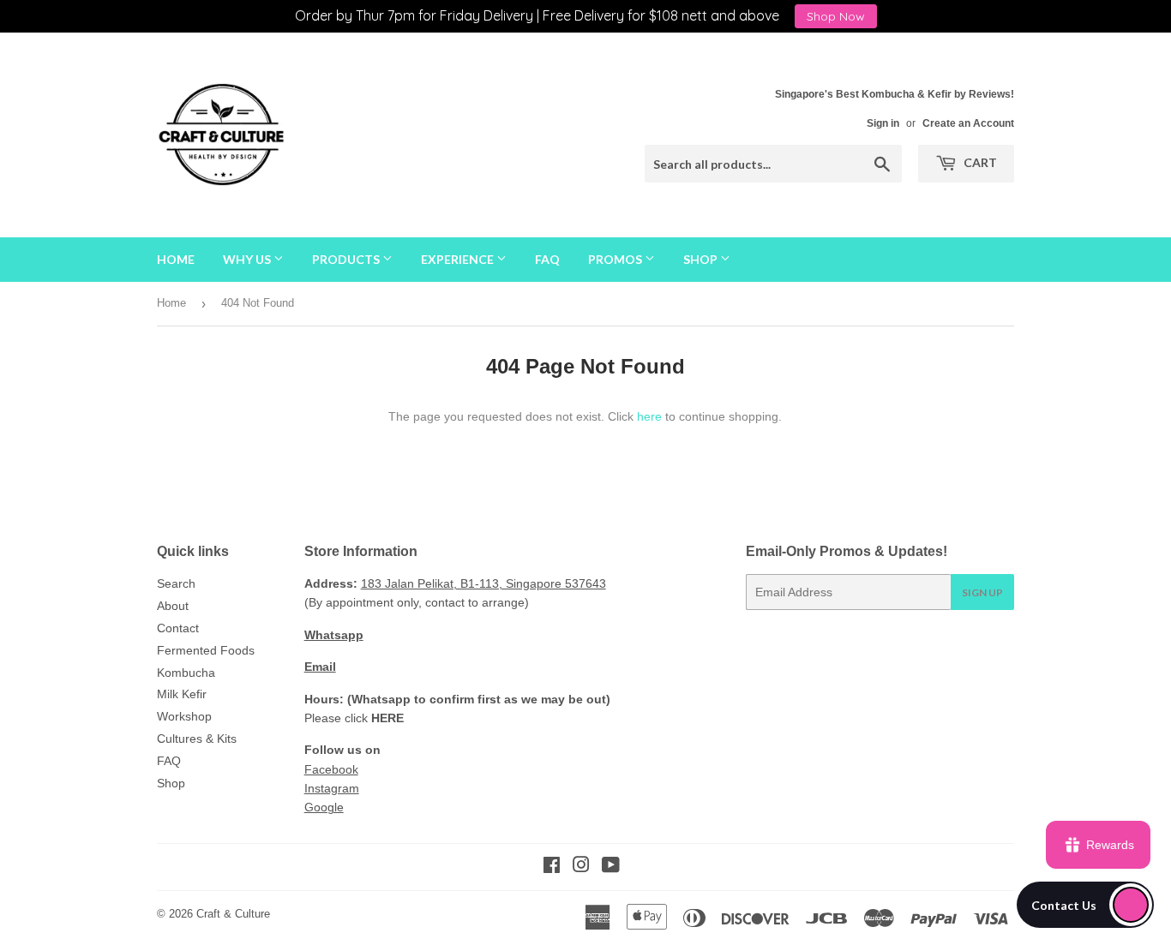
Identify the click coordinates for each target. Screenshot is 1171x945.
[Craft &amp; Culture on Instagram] (581, 867)
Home (176, 259)
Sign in (883, 123)
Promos (616, 259)
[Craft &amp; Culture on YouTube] (611, 867)
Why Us (248, 259)
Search (176, 583)
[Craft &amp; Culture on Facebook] (552, 867)
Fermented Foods (206, 650)
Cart (979, 162)
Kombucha (186, 672)
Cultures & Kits (197, 738)
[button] (1085, 905)
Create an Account (968, 123)
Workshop (184, 716)
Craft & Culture (233, 913)
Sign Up (982, 592)
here (649, 416)
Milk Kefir (182, 694)
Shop (701, 259)
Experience (458, 259)
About (173, 606)
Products (347, 259)
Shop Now (836, 16)
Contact (178, 628)
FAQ (547, 259)
